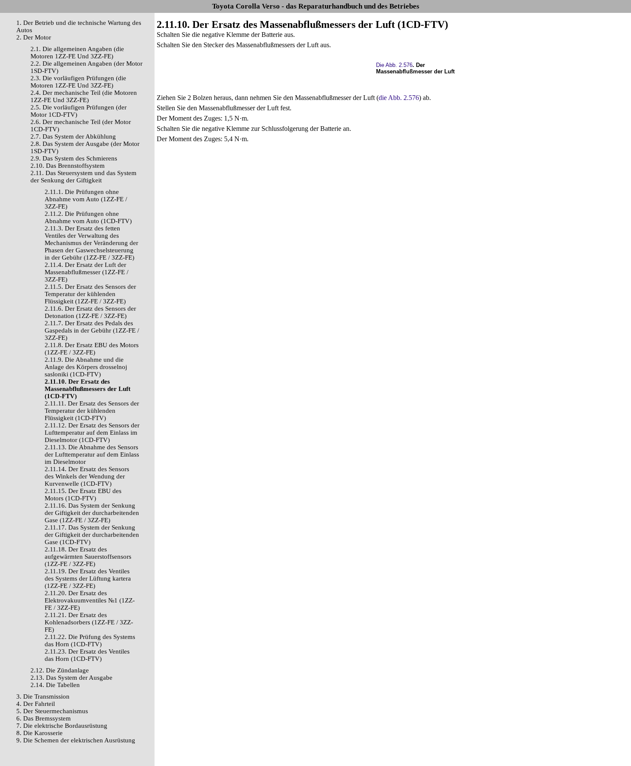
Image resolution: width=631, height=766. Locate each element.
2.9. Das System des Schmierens (73, 158)
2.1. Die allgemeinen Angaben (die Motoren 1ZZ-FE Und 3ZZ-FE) (77, 52)
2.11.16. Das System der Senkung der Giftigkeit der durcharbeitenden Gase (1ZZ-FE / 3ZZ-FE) (92, 513)
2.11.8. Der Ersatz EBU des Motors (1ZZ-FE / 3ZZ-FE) (92, 349)
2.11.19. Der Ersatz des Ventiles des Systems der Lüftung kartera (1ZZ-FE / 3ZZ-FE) (88, 578)
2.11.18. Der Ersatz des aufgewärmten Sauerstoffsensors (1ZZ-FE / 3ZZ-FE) (88, 556)
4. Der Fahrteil (35, 703)
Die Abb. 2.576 (394, 65)
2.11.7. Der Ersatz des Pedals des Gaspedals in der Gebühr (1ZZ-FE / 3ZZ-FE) (92, 330)
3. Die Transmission (43, 696)
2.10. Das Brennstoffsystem (67, 165)
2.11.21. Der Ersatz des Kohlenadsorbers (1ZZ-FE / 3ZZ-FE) (89, 622)
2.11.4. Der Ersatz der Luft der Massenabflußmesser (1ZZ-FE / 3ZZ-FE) (86, 272)
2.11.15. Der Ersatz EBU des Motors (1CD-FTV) (83, 494)
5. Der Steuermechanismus (52, 711)
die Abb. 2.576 (399, 97)
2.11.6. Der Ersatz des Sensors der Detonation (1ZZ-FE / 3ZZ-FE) (90, 312)
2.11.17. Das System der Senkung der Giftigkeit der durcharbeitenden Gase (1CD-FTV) (92, 534)
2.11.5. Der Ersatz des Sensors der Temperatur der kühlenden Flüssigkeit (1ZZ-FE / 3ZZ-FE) (90, 294)
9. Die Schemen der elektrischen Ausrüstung (75, 740)
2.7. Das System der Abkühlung (73, 136)
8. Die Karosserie (39, 733)
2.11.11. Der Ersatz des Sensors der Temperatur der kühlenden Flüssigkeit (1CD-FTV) (92, 410)
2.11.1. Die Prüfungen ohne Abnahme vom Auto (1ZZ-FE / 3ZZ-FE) (86, 199)
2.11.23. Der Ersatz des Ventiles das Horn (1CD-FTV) (87, 655)
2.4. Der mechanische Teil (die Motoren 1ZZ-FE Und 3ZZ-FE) (83, 96)
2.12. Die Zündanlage (59, 670)
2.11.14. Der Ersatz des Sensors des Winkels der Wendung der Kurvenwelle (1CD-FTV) (87, 476)
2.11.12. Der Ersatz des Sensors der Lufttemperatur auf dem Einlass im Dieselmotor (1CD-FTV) (92, 432)
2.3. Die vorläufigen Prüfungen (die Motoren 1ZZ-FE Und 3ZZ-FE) (78, 82)
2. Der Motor (33, 37)
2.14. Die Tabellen (55, 684)
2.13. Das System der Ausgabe (71, 677)
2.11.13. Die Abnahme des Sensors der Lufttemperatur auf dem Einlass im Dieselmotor (92, 454)
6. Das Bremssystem (43, 718)
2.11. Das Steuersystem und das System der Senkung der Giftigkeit (83, 177)
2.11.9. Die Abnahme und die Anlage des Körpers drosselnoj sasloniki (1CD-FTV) (86, 367)
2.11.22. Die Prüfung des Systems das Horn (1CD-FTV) (90, 640)
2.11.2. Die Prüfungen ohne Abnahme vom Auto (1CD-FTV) (88, 217)
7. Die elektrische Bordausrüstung (61, 725)
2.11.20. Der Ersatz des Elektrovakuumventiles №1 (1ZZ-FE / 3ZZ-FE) (90, 600)
